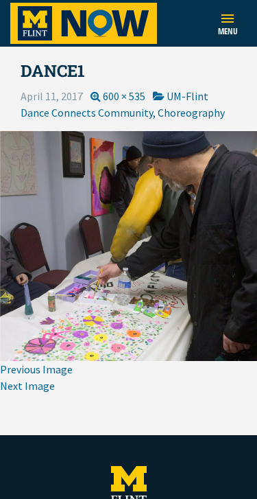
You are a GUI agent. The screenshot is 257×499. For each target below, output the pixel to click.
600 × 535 (124, 96)
